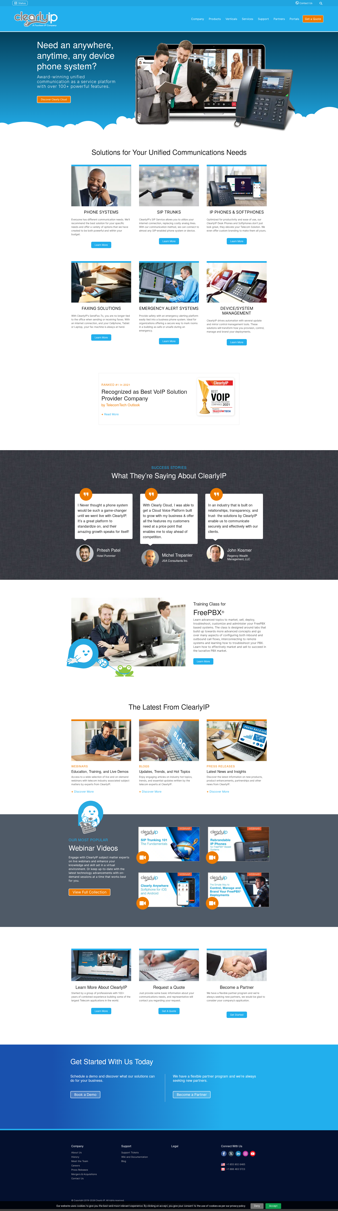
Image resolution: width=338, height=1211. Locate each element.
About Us (76, 1151)
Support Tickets (130, 1151)
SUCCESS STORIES (169, 467)
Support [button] (263, 19)
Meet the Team (79, 1160)
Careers (75, 1164)
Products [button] (215, 19)
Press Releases (79, 1169)
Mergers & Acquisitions (84, 1173)
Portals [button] (294, 19)
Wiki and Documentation (134, 1156)
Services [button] (247, 19)
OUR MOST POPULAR (88, 838)
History (75, 1156)
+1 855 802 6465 (235, 1163)
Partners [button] (279, 19)
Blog (123, 1160)
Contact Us (305, 3)
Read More (111, 414)
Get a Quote (313, 19)
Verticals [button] (231, 19)
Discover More (84, 790)
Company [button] (197, 19)
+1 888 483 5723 (235, 1168)
